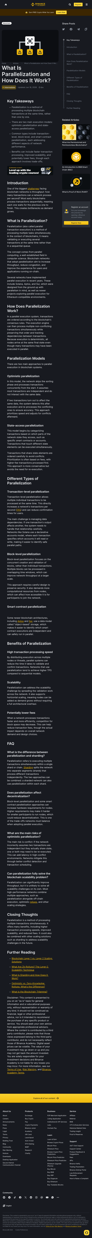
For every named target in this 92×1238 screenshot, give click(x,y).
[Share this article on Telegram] (78, 29)
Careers (5, 1119)
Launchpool (29, 1137)
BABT (27, 1147)
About (5, 1115)
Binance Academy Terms (73, 1226)
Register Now (76, 223)
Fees (71, 1157)
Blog (4, 1144)
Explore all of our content (44, 1098)
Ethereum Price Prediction (56, 1160)
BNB (71, 1122)
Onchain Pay (52, 1128)
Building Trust (8, 1141)
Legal (5, 1131)
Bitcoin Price (51, 1146)
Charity (27, 1153)
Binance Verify (75, 1164)
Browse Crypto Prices (55, 1142)
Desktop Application (10, 1160)
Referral (72, 1119)
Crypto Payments (31, 1125)
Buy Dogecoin (52, 1178)
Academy (28, 1131)
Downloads (7, 1156)
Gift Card (28, 1134)
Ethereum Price (52, 1149)
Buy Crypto (29, 1119)
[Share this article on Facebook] (71, 29)
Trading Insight (75, 1131)
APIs (71, 1160)
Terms (5, 1134)
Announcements (8, 1122)
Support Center (75, 1149)
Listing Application (54, 1119)
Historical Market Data (78, 1128)
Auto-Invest (29, 1141)
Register (78, 4)
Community (7, 1147)
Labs (49, 1125)
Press (5, 1128)
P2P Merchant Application (56, 1115)
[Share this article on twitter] (63, 29)
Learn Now (61, 12)
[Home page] (38, 4)
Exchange (28, 1115)
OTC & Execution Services (79, 1125)
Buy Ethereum (52, 1182)
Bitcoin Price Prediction (55, 1157)
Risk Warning (7, 1150)
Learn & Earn (52, 1139)
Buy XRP (50, 1175)
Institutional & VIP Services (57, 1122)
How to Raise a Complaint (79, 1178)
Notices (5, 1153)
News (5, 1125)
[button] (86, 4)
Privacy (5, 1137)
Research (28, 1150)
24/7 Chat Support (76, 1146)
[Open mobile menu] (86, 4)
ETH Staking (29, 1144)
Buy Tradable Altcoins (55, 1185)
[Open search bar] (69, 4)
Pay (26, 1122)
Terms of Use (50, 1226)
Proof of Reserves (76, 1134)
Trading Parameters (77, 1167)
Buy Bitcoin (51, 1169)
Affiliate (72, 1115)
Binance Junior (30, 1128)
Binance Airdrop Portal (78, 1170)
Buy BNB (50, 1172)
